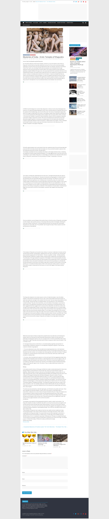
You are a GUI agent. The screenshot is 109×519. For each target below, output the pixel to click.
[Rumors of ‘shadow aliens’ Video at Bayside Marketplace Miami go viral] (78, 47)
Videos (77, 59)
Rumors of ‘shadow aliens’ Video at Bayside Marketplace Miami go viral (77, 64)
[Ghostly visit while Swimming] (44, 434)
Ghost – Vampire (42, 22)
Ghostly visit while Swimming (42, 443)
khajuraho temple (52, 58)
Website (24, 485)
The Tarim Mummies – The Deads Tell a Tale (56, 427)
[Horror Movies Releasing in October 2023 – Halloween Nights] (73, 90)
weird (62, 58)
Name (23, 472)
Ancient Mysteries (61, 22)
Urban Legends (28, 22)
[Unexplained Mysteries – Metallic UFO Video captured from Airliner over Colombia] (73, 76)
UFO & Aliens (73, 59)
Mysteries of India (58, 58)
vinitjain (31, 58)
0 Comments (36, 58)
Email (23, 479)
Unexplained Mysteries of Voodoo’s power (33, 427)
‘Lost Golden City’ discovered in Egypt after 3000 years (59, 444)
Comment (24, 455)
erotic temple (42, 58)
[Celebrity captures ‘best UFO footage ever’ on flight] (73, 104)
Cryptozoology (26, 25)
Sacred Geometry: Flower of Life (29, 443)
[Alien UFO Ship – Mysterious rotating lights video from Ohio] (73, 97)
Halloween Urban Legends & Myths (42, 1)
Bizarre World (70, 22)
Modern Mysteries (52, 22)
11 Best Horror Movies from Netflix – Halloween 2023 (81, 85)
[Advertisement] (62, 12)
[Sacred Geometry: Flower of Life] (29, 434)
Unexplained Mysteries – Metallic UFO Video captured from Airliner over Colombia (81, 79)
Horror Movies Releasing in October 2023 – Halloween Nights (81, 93)
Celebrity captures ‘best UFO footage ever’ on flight (81, 106)
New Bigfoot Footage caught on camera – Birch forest (81, 112)
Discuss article (26, 421)
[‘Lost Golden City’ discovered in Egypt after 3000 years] (60, 434)
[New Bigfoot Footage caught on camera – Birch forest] (73, 110)
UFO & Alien (35, 22)
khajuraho (46, 58)
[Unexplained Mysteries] (23, 22)
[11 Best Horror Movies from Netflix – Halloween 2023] (73, 84)
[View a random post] (85, 22)
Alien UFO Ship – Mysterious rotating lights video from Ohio (81, 99)
